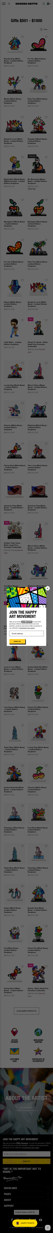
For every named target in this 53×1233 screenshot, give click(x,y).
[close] (47, 588)
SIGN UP (17, 641)
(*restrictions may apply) (27, 628)
